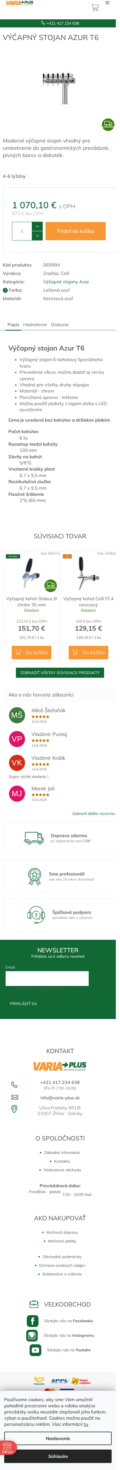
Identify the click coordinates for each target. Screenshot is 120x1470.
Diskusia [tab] (60, 324)
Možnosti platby (62, 1241)
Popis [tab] (13, 324)
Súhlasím (58, 1456)
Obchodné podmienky (62, 1256)
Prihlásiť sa (23, 1003)
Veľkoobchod (67, 1304)
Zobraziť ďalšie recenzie (93, 813)
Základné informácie (62, 1152)
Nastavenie (58, 1438)
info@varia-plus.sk (60, 1097)
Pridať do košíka (75, 231)
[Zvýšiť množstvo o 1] (37, 226)
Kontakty (62, 1161)
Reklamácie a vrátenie (62, 1274)
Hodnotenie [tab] (35, 324)
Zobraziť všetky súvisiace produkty (60, 672)
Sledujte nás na (68, 1320)
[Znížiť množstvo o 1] (37, 235)
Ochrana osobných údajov (62, 1265)
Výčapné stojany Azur (66, 281)
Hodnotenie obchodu (62, 1169)
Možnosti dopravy (62, 1232)
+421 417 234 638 (63, 23)
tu (86, 1424)
